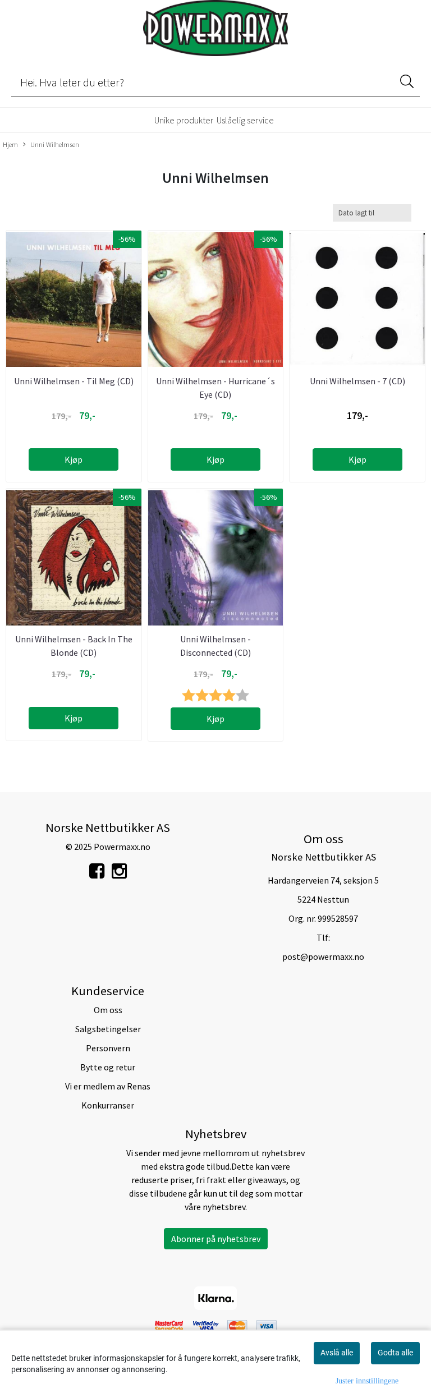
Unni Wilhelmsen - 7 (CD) (357, 381)
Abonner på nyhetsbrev (215, 1238)
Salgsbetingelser (108, 1028)
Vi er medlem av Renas (107, 1086)
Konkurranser (107, 1105)
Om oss (108, 1009)
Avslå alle (336, 1352)
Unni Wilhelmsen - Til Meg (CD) (74, 381)
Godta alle (395, 1352)
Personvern (108, 1048)
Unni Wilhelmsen (54, 144)
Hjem (10, 144)
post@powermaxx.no (323, 956)
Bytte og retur (107, 1067)
